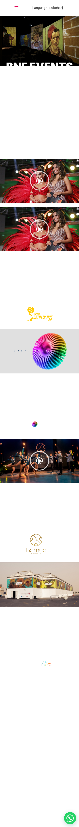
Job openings (24, 773)
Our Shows (21, 766)
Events (17, 753)
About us (19, 739)
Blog (14, 780)
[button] (39, 181)
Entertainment (26, 746)
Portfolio (20, 759)
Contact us (22, 787)
